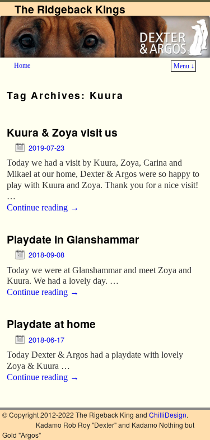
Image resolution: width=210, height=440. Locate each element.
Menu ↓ (184, 66)
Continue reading (43, 207)
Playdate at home (51, 323)
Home (22, 65)
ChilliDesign (167, 414)
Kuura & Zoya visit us (62, 132)
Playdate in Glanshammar (73, 239)
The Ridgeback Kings (70, 9)
